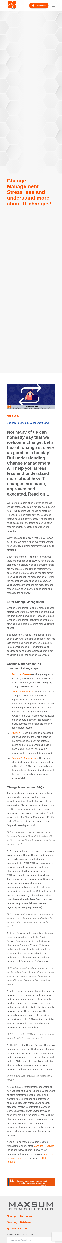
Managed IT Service (44, 1146)
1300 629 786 (19, 1228)
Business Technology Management (25, 423)
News (46, 423)
